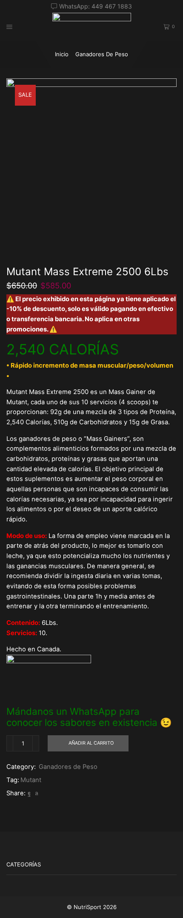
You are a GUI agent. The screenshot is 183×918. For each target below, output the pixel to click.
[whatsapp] (35, 793)
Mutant (30, 780)
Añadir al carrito (91, 743)
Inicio (62, 54)
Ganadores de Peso (101, 54)
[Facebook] (29, 793)
